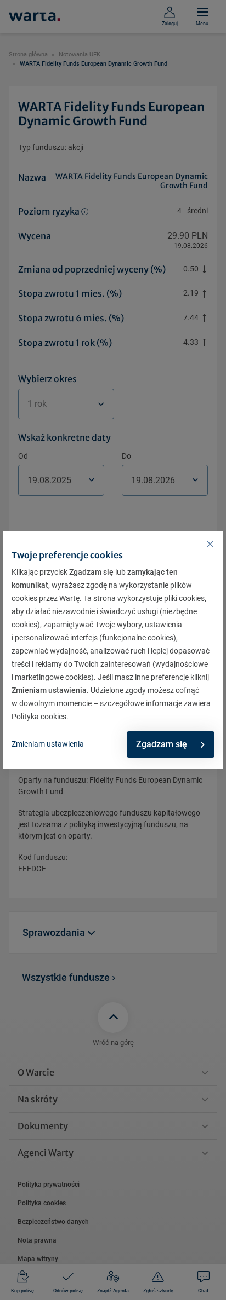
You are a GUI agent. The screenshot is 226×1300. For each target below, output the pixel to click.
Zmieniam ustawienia (48, 743)
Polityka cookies (39, 716)
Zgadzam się (161, 744)
